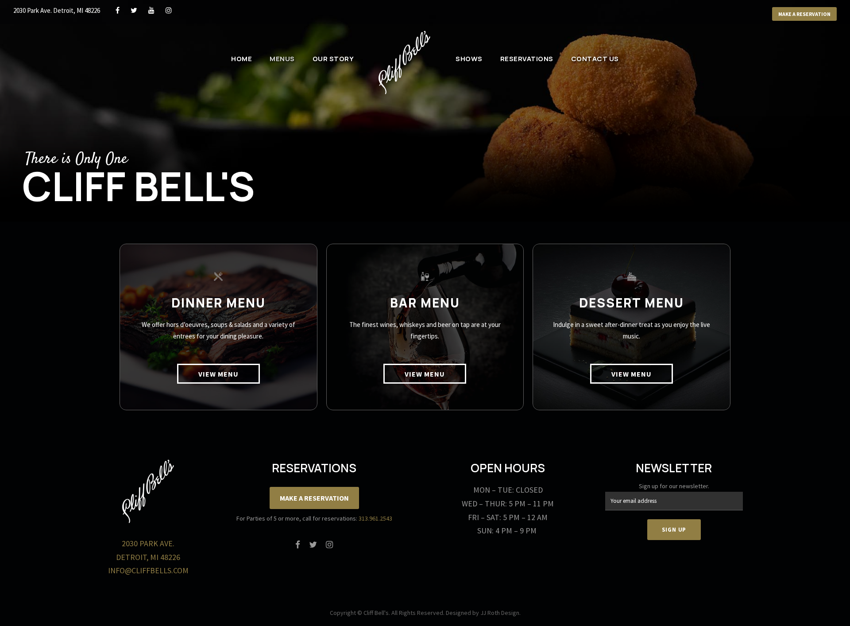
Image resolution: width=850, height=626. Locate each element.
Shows (469, 58)
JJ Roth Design (499, 613)
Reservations (526, 58)
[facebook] (118, 10)
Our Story (333, 58)
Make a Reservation (804, 14)
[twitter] (134, 10)
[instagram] (169, 10)
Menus (282, 58)
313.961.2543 (375, 518)
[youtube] (151, 10)
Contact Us (595, 58)
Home (241, 58)
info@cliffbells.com (148, 570)
